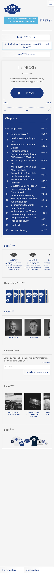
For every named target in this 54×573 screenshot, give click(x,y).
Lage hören (26, 37)
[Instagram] (42, 20)
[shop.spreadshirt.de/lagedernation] (27, 441)
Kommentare (9, 570)
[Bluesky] (50, 20)
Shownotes (32, 570)
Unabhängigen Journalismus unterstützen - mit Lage (27, 45)
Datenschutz (46, 362)
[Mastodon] (46, 20)
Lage (9, 246)
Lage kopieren (26, 54)
